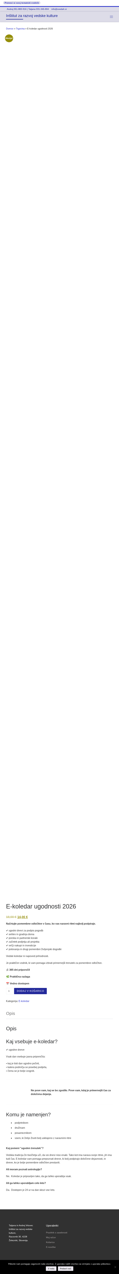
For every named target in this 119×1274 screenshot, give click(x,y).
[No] (115, 1267)
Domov (9, 28)
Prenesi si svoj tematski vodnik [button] (22, 3)
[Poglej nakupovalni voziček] (103, 17)
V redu (51, 1268)
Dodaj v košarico (30, 991)
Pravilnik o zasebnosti (56, 1232)
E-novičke (51, 1247)
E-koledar (24, 1001)
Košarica (50, 1242)
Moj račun (51, 1237)
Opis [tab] (10, 1013)
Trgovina (20, 28)
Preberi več (65, 1268)
